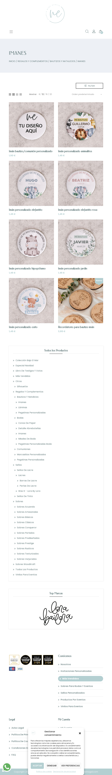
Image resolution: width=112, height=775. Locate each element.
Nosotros (66, 664)
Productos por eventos (73, 699)
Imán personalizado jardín (72, 268)
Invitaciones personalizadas (76, 671)
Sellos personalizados (73, 692)
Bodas (20, 417)
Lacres (21, 475)
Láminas (22, 407)
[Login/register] (94, 32)
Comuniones (23, 449)
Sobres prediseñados (28, 538)
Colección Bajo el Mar (27, 360)
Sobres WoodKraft (25, 564)
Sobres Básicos (25, 517)
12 (43, 94)
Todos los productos (27, 569)
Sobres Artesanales (27, 512)
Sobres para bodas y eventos (77, 686)
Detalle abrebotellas (29, 428)
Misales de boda (27, 438)
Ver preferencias (70, 765)
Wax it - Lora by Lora (29, 491)
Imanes (22, 402)
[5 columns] (21, 94)
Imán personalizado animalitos (75, 151)
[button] (80, 733)
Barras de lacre (28, 480)
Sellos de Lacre (25, 470)
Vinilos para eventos (26, 574)
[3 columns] (13, 94)
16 (47, 94)
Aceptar (37, 765)
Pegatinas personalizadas (32, 412)
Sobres (19, 501)
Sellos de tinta (25, 496)
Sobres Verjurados (27, 559)
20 (51, 94)
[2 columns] (10, 94)
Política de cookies (44, 771)
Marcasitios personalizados (31, 454)
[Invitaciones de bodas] (56, 24)
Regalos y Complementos (33, 61)
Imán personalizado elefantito (25, 209)
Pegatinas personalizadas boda (35, 444)
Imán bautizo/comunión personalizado (30, 151)
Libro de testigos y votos (29, 370)
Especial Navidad (25, 365)
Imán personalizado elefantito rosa (77, 209)
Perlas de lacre (28, 485)
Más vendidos (23, 376)
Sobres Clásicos (25, 522)
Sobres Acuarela (26, 506)
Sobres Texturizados (28, 553)
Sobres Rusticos (25, 548)
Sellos (19, 464)
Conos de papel (26, 423)
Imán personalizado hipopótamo (27, 268)
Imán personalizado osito (23, 327)
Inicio (12, 61)
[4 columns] (17, 94)
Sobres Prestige (25, 543)
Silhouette (22, 386)
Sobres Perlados (25, 532)
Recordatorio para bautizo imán (76, 327)
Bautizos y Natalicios (62, 61)
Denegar (52, 765)
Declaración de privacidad (64, 771)
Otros (19, 381)
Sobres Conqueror (27, 527)
